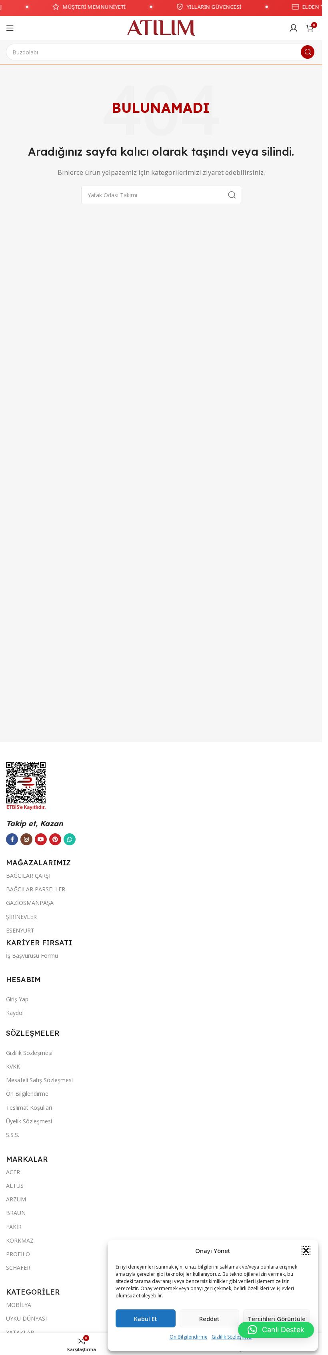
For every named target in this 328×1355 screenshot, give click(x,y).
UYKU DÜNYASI (26, 1318)
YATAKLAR (20, 1332)
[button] (306, 1251)
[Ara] (307, 52)
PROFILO (18, 1254)
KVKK (13, 1066)
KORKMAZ (20, 1240)
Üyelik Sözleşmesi (29, 1121)
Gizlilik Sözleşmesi (232, 1336)
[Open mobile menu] (10, 28)
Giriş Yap (17, 999)
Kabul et (145, 1319)
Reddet (209, 1319)
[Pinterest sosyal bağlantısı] (55, 839)
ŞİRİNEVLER (21, 917)
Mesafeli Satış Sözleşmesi (39, 1080)
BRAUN (16, 1213)
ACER (13, 1172)
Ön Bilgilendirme (189, 1336)
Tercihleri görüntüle (277, 1319)
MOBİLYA (18, 1305)
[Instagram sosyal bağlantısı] (26, 839)
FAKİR (14, 1227)
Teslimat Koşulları (29, 1107)
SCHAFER (18, 1267)
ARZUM (16, 1199)
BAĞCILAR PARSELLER (35, 889)
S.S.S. (12, 1135)
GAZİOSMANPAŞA (30, 903)
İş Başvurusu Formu (32, 955)
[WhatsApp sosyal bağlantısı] (70, 839)
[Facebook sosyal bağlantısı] (12, 839)
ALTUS (15, 1185)
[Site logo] (161, 27)
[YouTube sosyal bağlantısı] (41, 839)
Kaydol (15, 1013)
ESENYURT (20, 930)
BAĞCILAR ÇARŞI (28, 875)
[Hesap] (294, 28)
